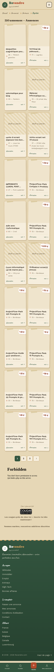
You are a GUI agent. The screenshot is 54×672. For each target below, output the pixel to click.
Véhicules (6, 570)
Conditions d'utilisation (12, 613)
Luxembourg (8, 644)
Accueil (4, 13)
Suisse (5, 632)
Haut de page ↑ (44, 655)
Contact (5, 617)
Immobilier (7, 574)
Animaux (25, 13)
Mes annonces (9, 608)
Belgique (6, 636)
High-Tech (6, 587)
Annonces (14, 13)
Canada (5, 640)
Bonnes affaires (9, 591)
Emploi (5, 578)
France (5, 628)
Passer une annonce (11, 604)
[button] (49, 5)
